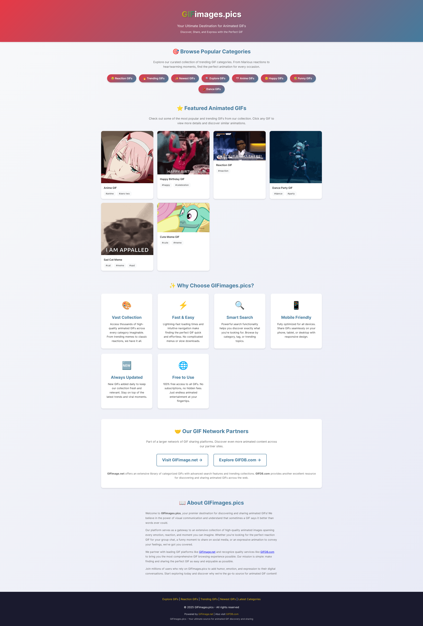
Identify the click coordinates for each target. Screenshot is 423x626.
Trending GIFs (209, 599)
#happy (166, 185)
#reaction (223, 170)
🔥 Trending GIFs (154, 78)
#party (291, 193)
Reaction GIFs (189, 599)
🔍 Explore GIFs (215, 78)
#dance (278, 193)
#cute (165, 242)
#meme (120, 265)
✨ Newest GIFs (185, 78)
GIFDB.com (267, 551)
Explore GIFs (170, 599)
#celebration (182, 185)
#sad (132, 265)
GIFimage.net (207, 551)
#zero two (124, 193)
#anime (110, 193)
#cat (108, 265)
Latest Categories (249, 599)
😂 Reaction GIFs (121, 78)
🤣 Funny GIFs (303, 78)
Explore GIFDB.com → (240, 460)
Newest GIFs (228, 599)
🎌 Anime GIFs (245, 78)
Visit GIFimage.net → (182, 460)
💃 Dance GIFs (211, 89)
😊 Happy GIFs (274, 78)
